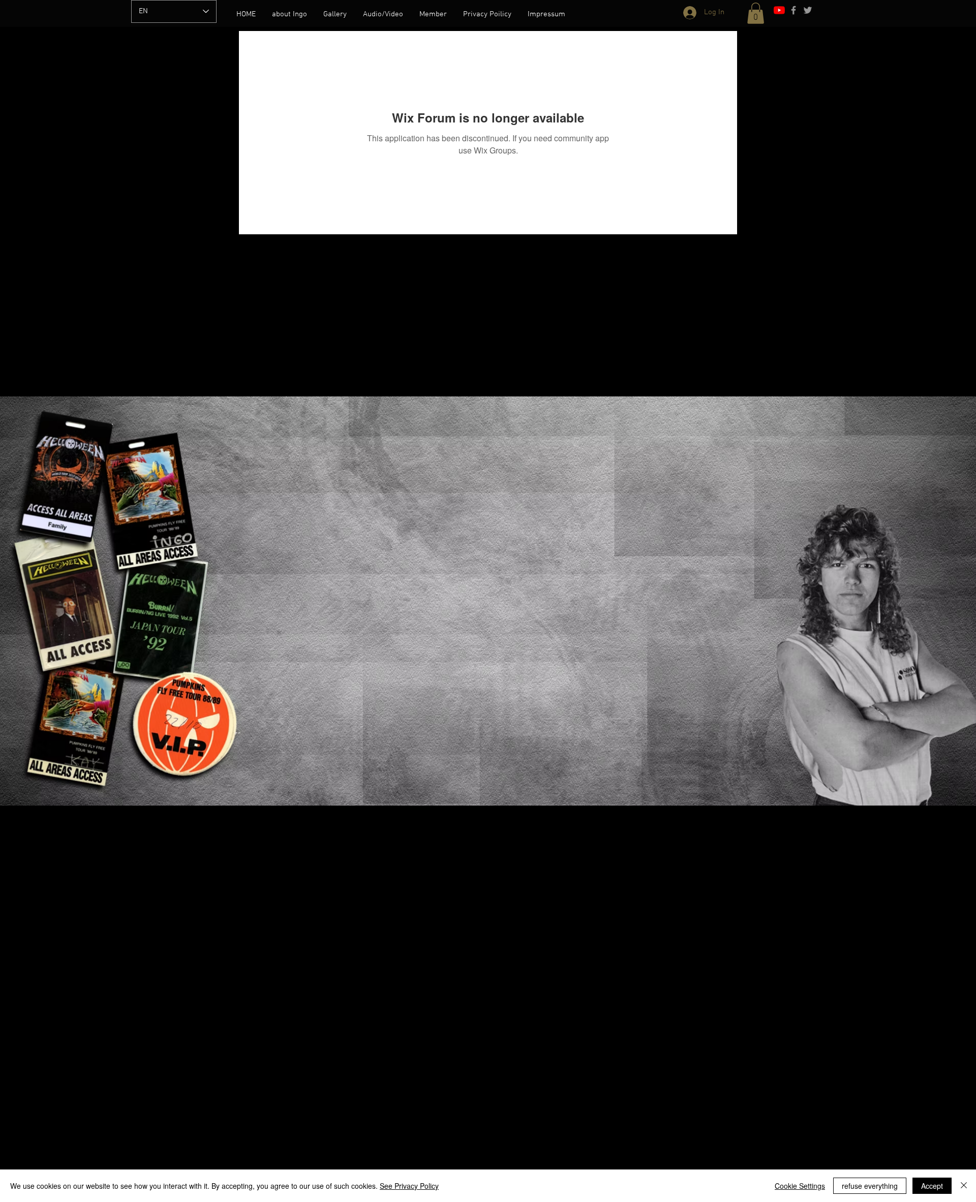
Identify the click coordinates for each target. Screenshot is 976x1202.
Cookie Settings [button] (800, 1186)
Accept (932, 1186)
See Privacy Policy (409, 1186)
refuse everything (870, 1186)
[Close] (964, 1186)
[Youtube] (779, 10)
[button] (756, 13)
